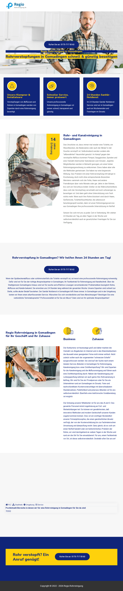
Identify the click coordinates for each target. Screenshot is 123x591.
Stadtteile (19, 505)
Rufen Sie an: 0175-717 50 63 (61, 44)
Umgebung (30, 505)
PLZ (9, 505)
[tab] (8, 505)
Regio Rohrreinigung (73, 586)
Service (40, 505)
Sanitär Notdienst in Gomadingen (56, 291)
